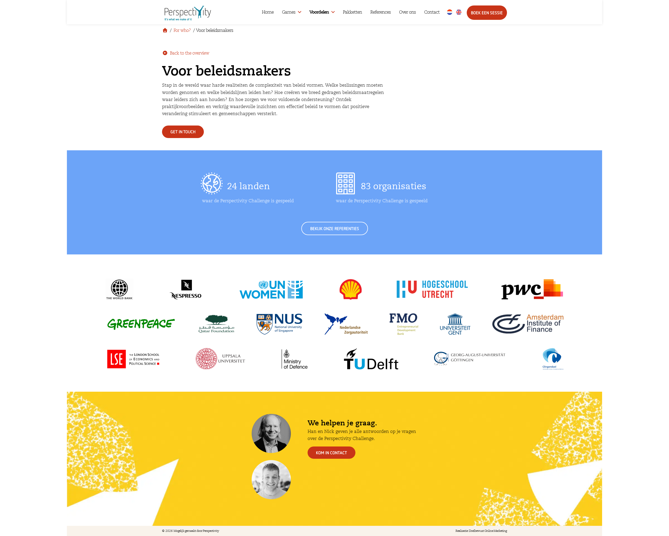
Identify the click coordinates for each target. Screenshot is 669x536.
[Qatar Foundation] (216, 324)
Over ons (407, 12)
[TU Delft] (371, 358)
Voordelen (319, 12)
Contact (432, 12)
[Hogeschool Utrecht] (432, 289)
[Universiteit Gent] (455, 324)
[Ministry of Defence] (294, 358)
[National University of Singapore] (279, 324)
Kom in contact (331, 452)
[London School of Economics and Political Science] (133, 358)
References (380, 12)
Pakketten (352, 12)
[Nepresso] (185, 289)
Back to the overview (189, 53)
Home (268, 12)
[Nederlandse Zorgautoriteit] (346, 324)
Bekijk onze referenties (334, 228)
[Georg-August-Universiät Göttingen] (469, 358)
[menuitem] (449, 12)
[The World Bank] (119, 289)
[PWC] (532, 289)
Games (288, 12)
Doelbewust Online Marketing (488, 531)
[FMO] (404, 324)
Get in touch (182, 131)
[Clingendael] (552, 358)
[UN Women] (271, 289)
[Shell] (350, 289)
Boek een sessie (487, 12)
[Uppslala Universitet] (220, 358)
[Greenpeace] (141, 324)
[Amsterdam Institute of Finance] (527, 324)
